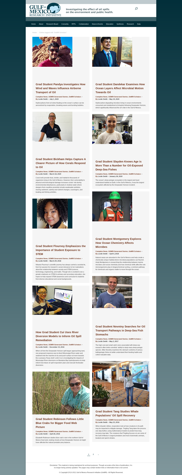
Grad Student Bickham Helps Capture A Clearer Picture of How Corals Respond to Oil (61, 163)
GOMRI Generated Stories (58, 97)
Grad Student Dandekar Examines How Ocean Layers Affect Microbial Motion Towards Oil (120, 88)
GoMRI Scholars (75, 97)
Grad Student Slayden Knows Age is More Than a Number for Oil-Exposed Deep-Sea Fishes (119, 165)
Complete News (42, 97)
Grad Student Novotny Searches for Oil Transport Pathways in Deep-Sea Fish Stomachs (120, 330)
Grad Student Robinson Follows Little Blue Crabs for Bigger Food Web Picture (60, 423)
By (42, 99)
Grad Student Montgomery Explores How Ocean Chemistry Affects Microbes (118, 242)
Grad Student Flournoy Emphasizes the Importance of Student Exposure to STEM (61, 250)
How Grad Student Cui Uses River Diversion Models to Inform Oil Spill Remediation (58, 336)
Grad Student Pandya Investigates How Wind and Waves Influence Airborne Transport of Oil (60, 88)
